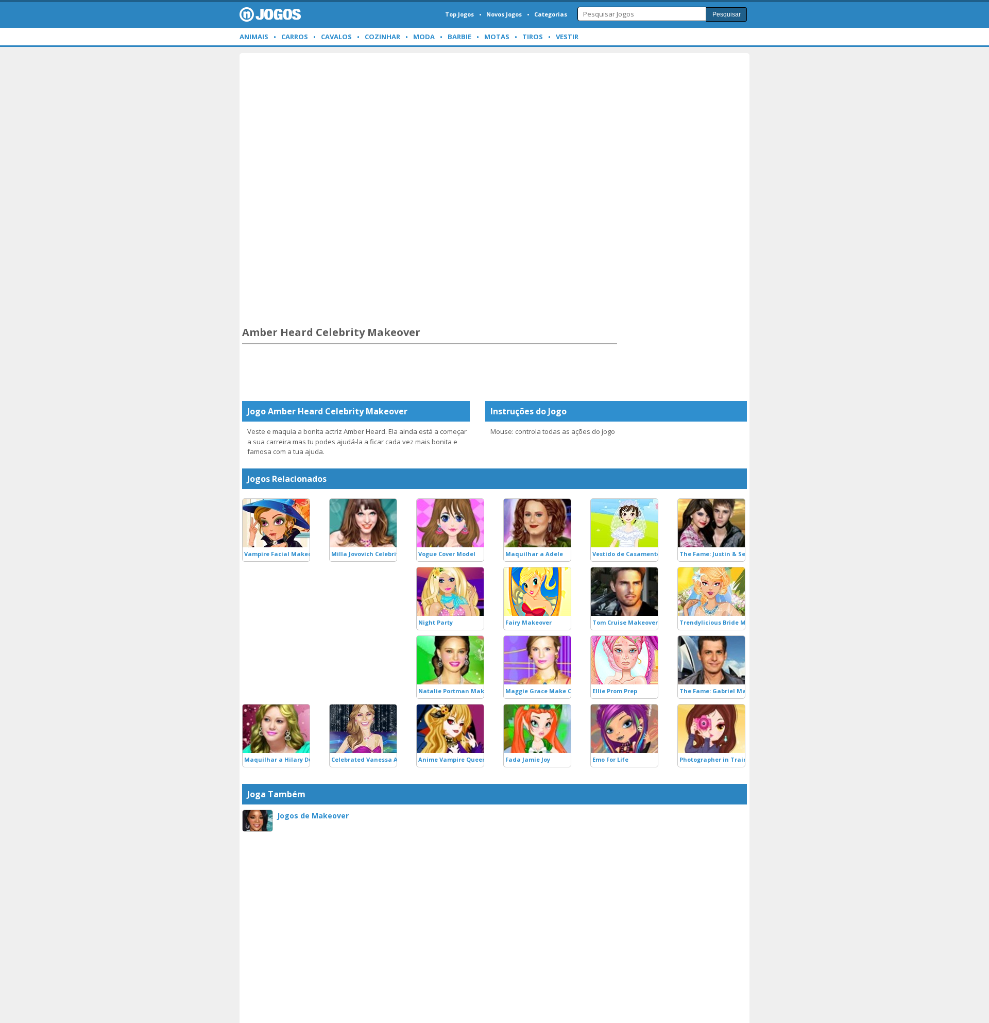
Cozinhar (382, 36)
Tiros (532, 36)
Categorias (550, 14)
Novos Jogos (504, 14)
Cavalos (336, 36)
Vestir (567, 36)
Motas (496, 36)
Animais (254, 36)
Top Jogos (459, 14)
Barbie (459, 36)
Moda (424, 36)
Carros (294, 36)
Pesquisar (726, 14)
